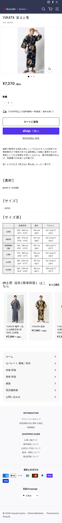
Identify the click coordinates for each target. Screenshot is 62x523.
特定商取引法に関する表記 (31, 423)
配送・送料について (31, 452)
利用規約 (31, 427)
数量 (5, 96)
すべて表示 (54, 284)
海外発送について (31, 444)
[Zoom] (50, 69)
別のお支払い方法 (31, 138)
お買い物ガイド (31, 440)
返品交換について (31, 456)
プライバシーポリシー (31, 419)
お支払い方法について (31, 448)
